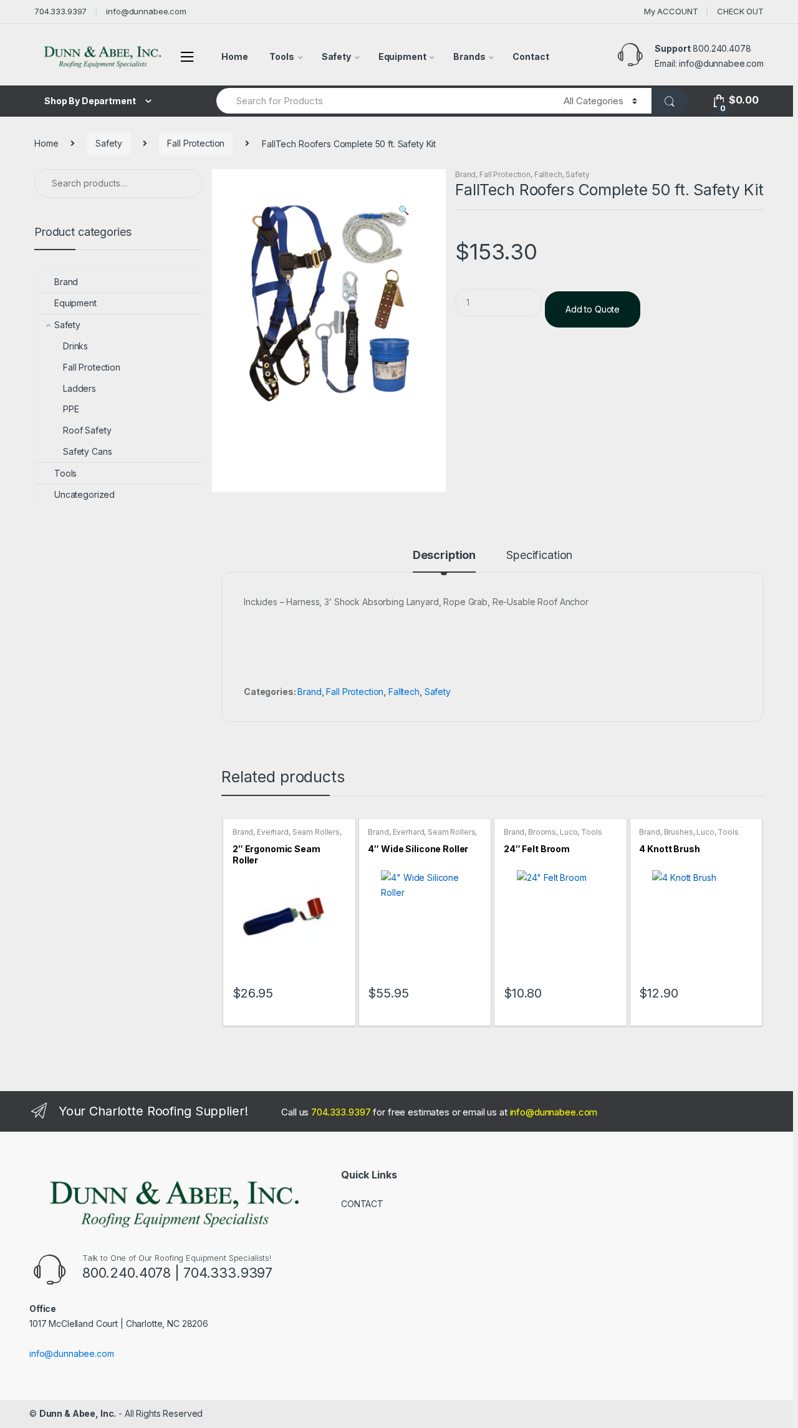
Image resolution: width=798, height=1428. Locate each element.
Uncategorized (84, 494)
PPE (71, 409)
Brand (465, 174)
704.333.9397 (60, 11)
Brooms (542, 832)
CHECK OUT (740, 11)
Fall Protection (195, 143)
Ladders (79, 388)
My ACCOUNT (671, 11)
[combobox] (382, 101)
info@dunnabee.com (146, 11)
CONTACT (362, 1203)
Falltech (548, 174)
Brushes (678, 832)
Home (234, 56)
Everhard (273, 832)
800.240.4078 (722, 48)
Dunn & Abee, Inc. (78, 1413)
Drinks (75, 346)
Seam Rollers (316, 832)
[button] (403, 211)
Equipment (402, 56)
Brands (469, 56)
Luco (568, 832)
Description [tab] (444, 555)
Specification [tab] (539, 555)
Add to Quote (592, 309)
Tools (281, 56)
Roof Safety (87, 430)
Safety (336, 56)
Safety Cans (87, 451)
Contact (530, 56)
